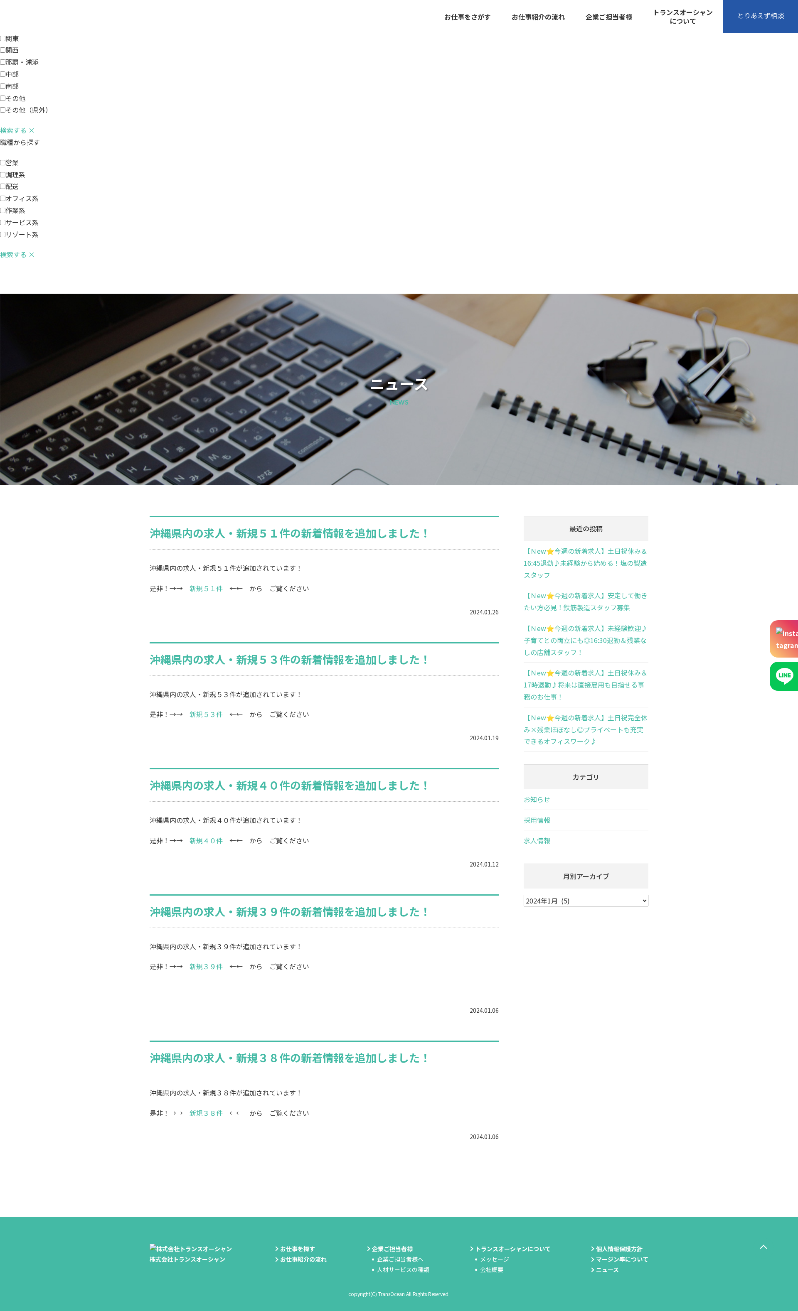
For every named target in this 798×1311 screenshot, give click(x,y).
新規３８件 (206, 1113)
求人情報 (537, 840)
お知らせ (537, 799)
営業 (12, 162)
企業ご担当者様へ (400, 1259)
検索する (13, 130)
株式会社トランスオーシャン (187, 1259)
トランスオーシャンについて (683, 16)
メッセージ (494, 1259)
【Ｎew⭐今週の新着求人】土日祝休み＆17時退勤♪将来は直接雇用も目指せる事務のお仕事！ (586, 685)
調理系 (15, 174)
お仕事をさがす (467, 17)
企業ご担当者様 (609, 17)
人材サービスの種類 (403, 1269)
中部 (12, 74)
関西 (12, 50)
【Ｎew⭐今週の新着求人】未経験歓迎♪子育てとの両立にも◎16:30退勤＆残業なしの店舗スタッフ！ (586, 640)
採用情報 (537, 820)
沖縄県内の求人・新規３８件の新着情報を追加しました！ (290, 1057)
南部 (12, 86)
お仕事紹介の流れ (538, 17)
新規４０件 (206, 840)
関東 (12, 38)
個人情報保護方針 (619, 1249)
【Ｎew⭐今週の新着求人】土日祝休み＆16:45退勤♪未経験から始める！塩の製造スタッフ (586, 563)
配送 (12, 186)
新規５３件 (206, 714)
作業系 (15, 210)
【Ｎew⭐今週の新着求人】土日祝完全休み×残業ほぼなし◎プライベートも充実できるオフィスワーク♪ (586, 729)
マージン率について (622, 1259)
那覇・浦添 (22, 62)
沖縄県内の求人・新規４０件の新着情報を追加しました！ (290, 785)
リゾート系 (22, 234)
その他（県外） (28, 110)
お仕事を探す (297, 1249)
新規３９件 (206, 966)
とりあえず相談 (760, 15)
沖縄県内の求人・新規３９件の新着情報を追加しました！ (290, 911)
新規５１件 (206, 588)
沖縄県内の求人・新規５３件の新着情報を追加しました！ (290, 659)
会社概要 (491, 1269)
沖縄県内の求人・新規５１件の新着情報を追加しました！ (290, 532)
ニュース (607, 1269)
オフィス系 (22, 198)
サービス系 (22, 222)
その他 (15, 98)
